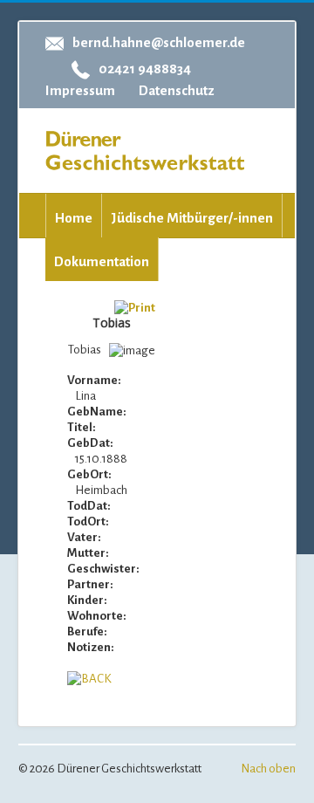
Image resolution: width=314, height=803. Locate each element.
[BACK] (89, 678)
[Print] (134, 307)
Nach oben (268, 768)
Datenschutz (177, 90)
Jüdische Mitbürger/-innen (192, 217)
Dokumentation (101, 261)
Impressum (80, 90)
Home (73, 217)
